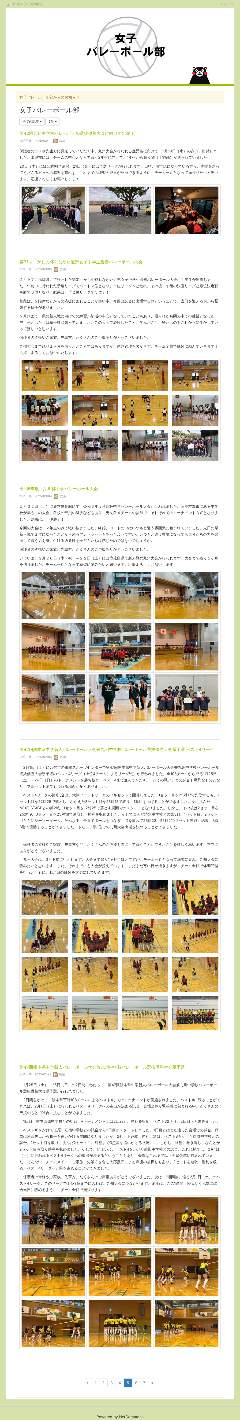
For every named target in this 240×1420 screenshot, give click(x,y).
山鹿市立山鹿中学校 (28, 4)
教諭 (61, 141)
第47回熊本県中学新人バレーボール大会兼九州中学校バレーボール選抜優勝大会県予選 (102, 1067)
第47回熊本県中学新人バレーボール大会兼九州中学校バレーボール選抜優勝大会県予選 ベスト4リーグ (116, 749)
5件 (52, 121)
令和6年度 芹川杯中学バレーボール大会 (58, 488)
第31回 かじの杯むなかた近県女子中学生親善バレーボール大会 (80, 261)
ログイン (227, 4)
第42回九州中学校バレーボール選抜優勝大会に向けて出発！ (77, 133)
